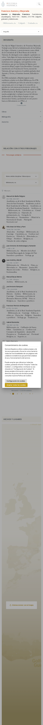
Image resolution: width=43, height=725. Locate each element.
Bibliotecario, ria (9, 23)
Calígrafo (21, 23)
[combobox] (21, 31)
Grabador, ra (32, 23)
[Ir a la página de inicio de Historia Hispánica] (11, 3)
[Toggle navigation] (39, 4)
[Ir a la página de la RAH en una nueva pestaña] (3, 3)
